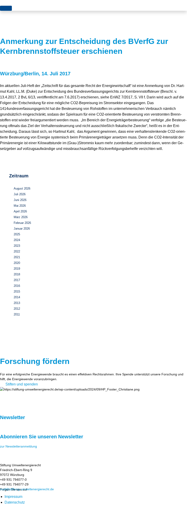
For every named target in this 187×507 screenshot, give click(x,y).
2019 (17, 268)
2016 (17, 285)
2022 (17, 251)
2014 (17, 297)
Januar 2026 (22, 228)
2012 (17, 308)
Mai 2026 (20, 205)
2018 (17, 274)
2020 (17, 263)
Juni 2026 (20, 200)
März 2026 (21, 217)
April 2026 (20, 211)
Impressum (13, 497)
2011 (17, 314)
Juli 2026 (20, 194)
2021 (17, 257)
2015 (17, 291)
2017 (17, 280)
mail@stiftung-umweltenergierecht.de (27, 489)
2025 (17, 234)
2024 (17, 240)
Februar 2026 (22, 223)
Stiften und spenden (21, 384)
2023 (17, 245)
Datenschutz (15, 502)
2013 (17, 303)
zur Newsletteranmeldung (18, 446)
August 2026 (22, 188)
